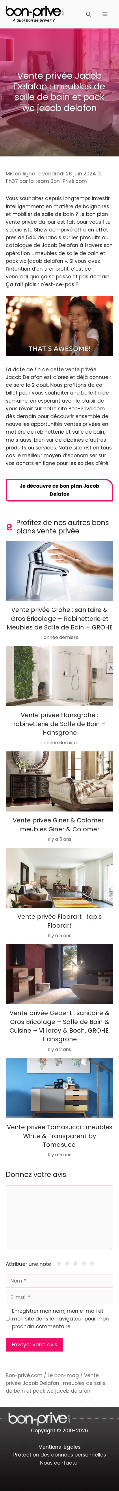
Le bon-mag (63, 1375)
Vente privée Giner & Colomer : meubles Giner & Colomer (60, 824)
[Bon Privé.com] (35, 13)
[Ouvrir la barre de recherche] (88, 14)
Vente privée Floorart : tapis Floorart (59, 920)
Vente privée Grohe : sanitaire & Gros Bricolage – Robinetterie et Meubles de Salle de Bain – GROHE (60, 619)
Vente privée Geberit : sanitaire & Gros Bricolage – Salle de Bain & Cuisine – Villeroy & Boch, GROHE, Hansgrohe (60, 1026)
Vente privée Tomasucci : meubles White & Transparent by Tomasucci (59, 1136)
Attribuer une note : (29, 1264)
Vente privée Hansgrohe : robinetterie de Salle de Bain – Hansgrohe (59, 724)
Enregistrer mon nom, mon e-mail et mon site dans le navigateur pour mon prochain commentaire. (60, 1319)
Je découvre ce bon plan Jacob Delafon (59, 490)
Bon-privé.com (24, 1375)
